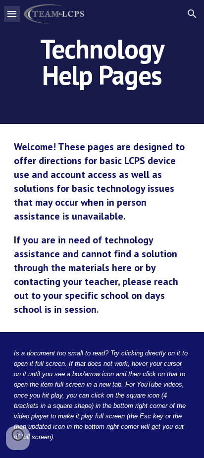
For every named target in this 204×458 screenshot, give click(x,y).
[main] (102, 62)
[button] (12, 13)
